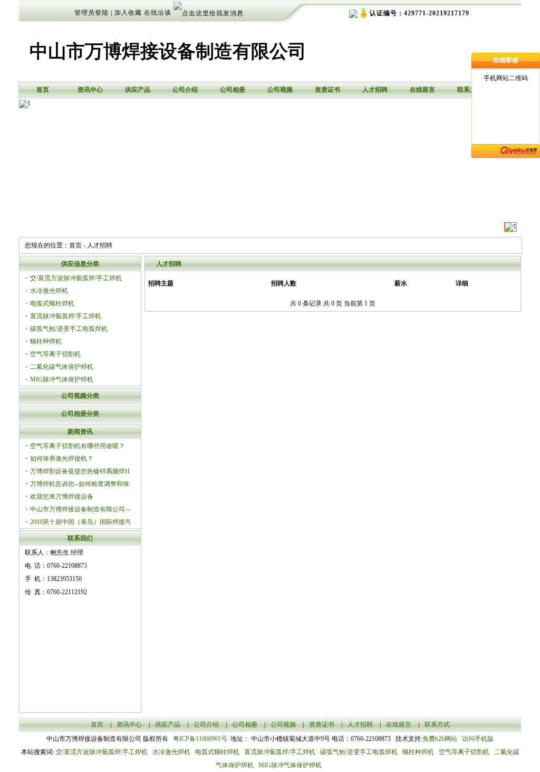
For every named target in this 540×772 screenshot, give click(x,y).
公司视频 (280, 89)
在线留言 (422, 89)
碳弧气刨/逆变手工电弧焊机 (69, 328)
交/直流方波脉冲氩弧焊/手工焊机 (76, 278)
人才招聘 (375, 89)
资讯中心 (90, 89)
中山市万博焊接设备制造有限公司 (168, 51)
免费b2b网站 (439, 738)
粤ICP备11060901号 (201, 738)
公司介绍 (185, 89)
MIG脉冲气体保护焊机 (61, 379)
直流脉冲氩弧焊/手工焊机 (65, 316)
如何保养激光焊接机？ (61, 458)
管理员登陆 (91, 12)
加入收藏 (128, 12)
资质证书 (327, 89)
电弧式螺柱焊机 (52, 303)
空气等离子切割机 (55, 354)
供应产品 (137, 89)
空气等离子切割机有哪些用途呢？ (77, 446)
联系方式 (470, 89)
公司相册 (232, 89)
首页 (42, 89)
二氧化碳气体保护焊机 (61, 366)
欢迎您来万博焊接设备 (61, 496)
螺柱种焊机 (46, 341)
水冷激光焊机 (49, 290)
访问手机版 (477, 738)
